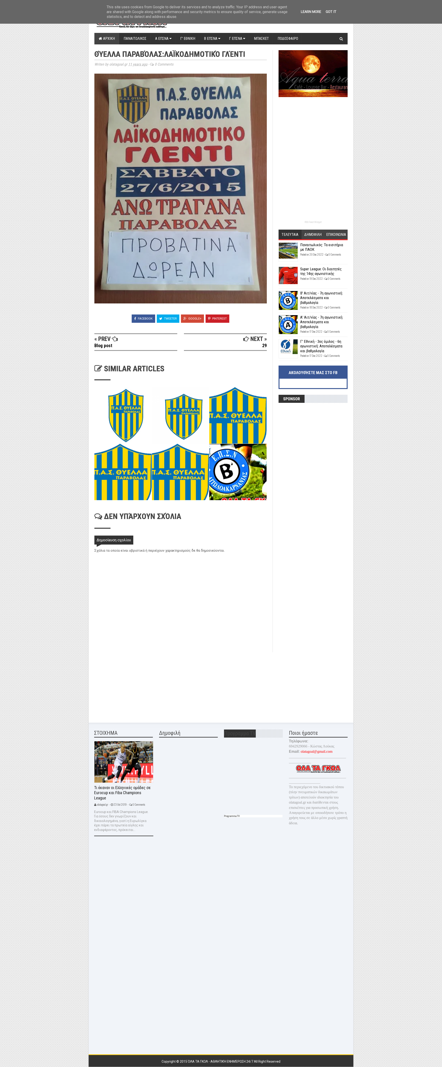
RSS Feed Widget (313, 222)
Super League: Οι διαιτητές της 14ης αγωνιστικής (321, 271)
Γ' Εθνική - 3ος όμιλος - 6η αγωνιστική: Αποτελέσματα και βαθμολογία (321, 346)
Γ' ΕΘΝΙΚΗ (187, 38)
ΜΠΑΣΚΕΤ (261, 38)
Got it (331, 12)
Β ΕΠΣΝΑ (211, 38)
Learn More (311, 12)
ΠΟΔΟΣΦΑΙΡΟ (288, 38)
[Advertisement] (128, 684)
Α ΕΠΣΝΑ (162, 38)
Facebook (145, 318)
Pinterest (219, 318)
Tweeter (170, 318)
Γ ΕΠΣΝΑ (236, 38)
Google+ (194, 318)
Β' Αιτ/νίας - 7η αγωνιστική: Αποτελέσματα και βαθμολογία (321, 298)
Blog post (103, 345)
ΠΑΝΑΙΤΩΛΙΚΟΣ (135, 38)
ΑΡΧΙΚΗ (108, 38)
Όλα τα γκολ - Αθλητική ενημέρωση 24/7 (221, 1061)
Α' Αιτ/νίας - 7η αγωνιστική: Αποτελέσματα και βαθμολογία (321, 322)
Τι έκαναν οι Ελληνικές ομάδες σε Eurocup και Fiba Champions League (122, 792)
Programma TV (232, 816)
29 (264, 345)
